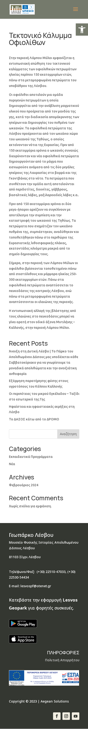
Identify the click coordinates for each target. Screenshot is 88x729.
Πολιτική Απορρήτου (62, 660)
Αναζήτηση (68, 434)
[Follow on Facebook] (57, 716)
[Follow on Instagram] (66, 716)
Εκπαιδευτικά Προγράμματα (31, 457)
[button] (82, 29)
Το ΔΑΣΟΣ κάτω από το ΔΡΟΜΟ (34, 419)
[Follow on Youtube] (75, 716)
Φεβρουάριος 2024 (23, 485)
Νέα (12, 464)
